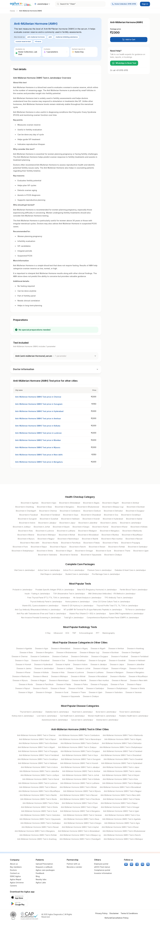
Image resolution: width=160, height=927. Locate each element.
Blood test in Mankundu (132, 531)
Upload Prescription (44, 864)
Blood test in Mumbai (110, 535)
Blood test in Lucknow (45, 531)
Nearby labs (41, 879)
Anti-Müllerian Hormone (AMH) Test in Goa (122, 815)
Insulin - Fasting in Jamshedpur (37, 594)
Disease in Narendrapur (59, 680)
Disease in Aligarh (98, 648)
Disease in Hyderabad (43, 664)
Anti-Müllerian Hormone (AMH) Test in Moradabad (120, 787)
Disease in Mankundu (21, 676)
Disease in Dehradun (79, 656)
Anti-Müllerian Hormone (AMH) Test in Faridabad (39, 755)
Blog (38, 876)
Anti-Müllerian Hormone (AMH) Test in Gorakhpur (38, 759)
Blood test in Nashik (90, 539)
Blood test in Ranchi (78, 547)
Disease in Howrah (23, 664)
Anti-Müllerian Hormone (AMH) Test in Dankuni (80, 743)
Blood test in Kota (25, 531)
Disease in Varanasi (134, 692)
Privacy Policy (101, 913)
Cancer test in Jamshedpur (82, 720)
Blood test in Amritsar (130, 503)
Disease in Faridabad (139, 656)
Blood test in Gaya (70, 515)
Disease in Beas (26, 652)
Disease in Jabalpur (99, 664)
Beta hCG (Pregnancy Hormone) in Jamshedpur (97, 590)
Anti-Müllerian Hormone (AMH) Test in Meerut (38, 787)
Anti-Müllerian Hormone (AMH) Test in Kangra (82, 823)
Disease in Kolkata (41, 672)
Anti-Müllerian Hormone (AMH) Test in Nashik (38, 795)
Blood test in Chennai (48, 511)
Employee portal (101, 864)
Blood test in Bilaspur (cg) (113, 507)
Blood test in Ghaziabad (91, 515)
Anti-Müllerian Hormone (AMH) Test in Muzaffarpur (39, 791)
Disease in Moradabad (97, 676)
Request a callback (44, 867)
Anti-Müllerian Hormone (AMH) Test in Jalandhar (39, 771)
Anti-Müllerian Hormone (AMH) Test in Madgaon (122, 783)
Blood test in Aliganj (91, 503)
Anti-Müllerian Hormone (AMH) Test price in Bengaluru (39, 462)
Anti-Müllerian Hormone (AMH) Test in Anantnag (36, 839)
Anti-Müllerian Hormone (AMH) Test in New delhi (120, 795)
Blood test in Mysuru (26, 539)
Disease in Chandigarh (131, 652)
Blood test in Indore (27, 523)
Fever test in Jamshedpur (130, 712)
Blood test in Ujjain (140, 551)
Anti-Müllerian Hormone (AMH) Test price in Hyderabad (39, 411)
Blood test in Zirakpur (113, 555)
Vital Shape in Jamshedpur (51, 574)
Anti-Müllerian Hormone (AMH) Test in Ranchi (122, 835)
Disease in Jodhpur (65, 668)
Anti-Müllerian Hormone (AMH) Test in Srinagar (120, 807)
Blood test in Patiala (92, 543)
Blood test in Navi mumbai (111, 539)
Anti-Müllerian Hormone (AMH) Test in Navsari (79, 795)
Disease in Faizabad (119, 656)
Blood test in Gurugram (27, 519)
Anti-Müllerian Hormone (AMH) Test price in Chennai (38, 397)
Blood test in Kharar (119, 527)
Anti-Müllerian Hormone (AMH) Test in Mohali (78, 787)
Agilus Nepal (15, 879)
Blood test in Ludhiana (66, 531)
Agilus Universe (17, 882)
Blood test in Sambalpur (138, 547)
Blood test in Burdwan (136, 507)
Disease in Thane (78, 692)
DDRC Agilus (15, 876)
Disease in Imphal (63, 664)
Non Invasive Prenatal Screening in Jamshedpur (41, 617)
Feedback (40, 873)
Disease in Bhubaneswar (66, 652)
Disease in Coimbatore (40, 656)
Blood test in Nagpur (46, 539)
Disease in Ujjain (95, 692)
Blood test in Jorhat (42, 527)
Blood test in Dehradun (113, 511)
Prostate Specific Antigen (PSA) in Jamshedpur (55, 590)
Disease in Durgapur (99, 656)
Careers (13, 886)
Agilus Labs (41, 882)
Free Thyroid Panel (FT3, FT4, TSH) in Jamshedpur (48, 598)
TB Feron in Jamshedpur (135, 609)
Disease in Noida (26, 684)
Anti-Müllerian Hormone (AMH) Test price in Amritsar (38, 418)
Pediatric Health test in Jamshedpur (133, 716)
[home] (20, 4)
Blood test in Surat (103, 551)
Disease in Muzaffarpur (138, 676)
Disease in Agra (41, 648)
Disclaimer (114, 913)
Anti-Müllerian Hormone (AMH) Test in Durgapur (80, 751)
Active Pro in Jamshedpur (73, 570)
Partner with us (73, 864)
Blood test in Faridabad (50, 515)
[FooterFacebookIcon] (137, 864)
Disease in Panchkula (44, 684)
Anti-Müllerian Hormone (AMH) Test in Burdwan (38, 743)
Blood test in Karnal (100, 527)
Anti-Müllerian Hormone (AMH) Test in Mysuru (82, 791)
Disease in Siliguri (25, 692)
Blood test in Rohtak (116, 547)
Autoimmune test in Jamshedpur (55, 720)
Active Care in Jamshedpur (49, 570)
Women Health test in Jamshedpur (102, 716)
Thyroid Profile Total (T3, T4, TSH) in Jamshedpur (117, 605)
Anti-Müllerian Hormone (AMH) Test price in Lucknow (38, 433)
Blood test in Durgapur (135, 511)
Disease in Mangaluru (135, 672)
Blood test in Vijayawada (91, 555)
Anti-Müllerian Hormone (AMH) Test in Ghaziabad (121, 755)
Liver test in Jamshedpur (47, 716)
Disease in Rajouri (22, 688)
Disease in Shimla (138, 688)
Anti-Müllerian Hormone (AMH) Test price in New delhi (39, 455)
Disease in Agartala (24, 648)
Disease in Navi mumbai (99, 680)
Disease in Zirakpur (91, 696)
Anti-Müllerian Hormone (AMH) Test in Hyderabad (121, 763)
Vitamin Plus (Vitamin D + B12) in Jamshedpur (87, 613)
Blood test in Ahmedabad (69, 503)
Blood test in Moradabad (88, 535)
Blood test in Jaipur (67, 523)
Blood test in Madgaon (87, 531)
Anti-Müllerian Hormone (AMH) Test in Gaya (80, 755)
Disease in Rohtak (75, 688)
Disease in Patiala (63, 684)
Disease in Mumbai (118, 676)
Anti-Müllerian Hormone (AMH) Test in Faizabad (122, 751)
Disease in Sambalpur (95, 688)
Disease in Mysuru (20, 680)
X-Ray (47, 633)
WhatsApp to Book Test (126, 63)
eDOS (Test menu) (102, 867)
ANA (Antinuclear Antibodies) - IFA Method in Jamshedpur (112, 594)
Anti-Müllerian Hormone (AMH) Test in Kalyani (121, 775)
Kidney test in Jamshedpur (23, 716)
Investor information (103, 873)
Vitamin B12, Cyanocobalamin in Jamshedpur (40, 605)
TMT (74, 633)
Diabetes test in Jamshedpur (57, 712)
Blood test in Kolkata (139, 527)
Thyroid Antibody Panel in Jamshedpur (46, 601)
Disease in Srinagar (44, 692)
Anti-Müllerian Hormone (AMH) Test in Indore (39, 767)
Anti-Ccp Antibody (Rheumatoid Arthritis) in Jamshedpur (38, 609)
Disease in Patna (81, 684)
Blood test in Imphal (134, 519)
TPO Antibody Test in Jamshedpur (118, 598)
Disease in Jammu (24, 668)
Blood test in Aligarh (110, 503)
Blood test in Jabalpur (47, 523)
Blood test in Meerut (26, 535)
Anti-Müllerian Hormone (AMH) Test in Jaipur (121, 767)
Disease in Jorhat (83, 668)
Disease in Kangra (118, 668)
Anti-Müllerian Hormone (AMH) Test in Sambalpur (40, 823)
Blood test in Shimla (45, 551)
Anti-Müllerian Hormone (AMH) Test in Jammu (122, 771)
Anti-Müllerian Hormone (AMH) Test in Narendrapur (80, 739)
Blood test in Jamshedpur (130, 523)
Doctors (13, 870)
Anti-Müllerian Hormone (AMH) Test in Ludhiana (79, 783)
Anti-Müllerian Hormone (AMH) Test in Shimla (39, 807)
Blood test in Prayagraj (130, 543)
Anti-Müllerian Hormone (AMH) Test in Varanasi (82, 815)
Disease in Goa (58, 660)
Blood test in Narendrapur (68, 539)
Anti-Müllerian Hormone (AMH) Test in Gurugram (80, 759)
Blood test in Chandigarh (26, 511)
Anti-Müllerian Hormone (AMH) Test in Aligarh (36, 747)
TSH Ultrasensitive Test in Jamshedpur (69, 594)
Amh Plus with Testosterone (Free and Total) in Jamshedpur (41, 613)
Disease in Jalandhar (135, 664)
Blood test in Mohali (67, 535)
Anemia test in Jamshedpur (107, 720)
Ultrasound (58, 633)
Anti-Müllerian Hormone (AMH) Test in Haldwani (37, 763)
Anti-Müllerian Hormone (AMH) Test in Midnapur (123, 839)
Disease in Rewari (58, 688)
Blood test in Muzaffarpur (132, 535)
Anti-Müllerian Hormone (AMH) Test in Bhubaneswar (124, 831)
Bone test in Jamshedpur (106, 712)
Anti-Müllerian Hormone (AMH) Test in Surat (39, 811)
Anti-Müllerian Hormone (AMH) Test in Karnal (40, 779)
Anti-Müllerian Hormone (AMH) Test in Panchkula (80, 799)
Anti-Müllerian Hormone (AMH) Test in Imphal (80, 827)
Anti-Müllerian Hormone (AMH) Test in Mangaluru (35, 831)
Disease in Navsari (119, 680)
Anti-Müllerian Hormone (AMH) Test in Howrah (79, 763)
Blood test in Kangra (81, 527)
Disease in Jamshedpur (44, 668)
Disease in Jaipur (117, 664)
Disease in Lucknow (76, 672)
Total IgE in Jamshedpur (74, 617)
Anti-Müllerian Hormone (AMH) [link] (30, 11)
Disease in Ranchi (40, 688)
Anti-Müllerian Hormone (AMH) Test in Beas (81, 819)
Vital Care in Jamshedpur (24, 570)
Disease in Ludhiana (95, 672)
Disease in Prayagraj (99, 684)
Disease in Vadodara (113, 692)
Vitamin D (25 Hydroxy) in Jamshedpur (77, 605)
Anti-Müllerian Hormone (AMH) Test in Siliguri (79, 807)
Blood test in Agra (49, 503)
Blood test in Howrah (91, 519)
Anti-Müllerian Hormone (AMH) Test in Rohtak (38, 835)
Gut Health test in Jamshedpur (72, 716)
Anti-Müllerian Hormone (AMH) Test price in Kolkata (37, 426)
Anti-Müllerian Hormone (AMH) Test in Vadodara (40, 815)
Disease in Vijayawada (70, 696)
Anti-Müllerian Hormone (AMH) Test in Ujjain (121, 811)
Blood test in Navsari (134, 539)
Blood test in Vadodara (47, 555)
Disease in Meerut (40, 676)
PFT (97, 633)
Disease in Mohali (78, 676)
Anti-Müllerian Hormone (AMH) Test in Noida (38, 799)
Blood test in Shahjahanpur (23, 551)
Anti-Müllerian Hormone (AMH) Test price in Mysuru (37, 447)
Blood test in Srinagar (84, 551)
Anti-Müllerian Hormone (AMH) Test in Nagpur (123, 791)
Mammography (108, 633)
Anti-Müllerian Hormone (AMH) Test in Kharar (120, 827)
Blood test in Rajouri (58, 547)
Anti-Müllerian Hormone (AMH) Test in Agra (122, 823)
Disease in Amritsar (116, 648)
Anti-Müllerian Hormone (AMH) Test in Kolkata (81, 779)
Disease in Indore (80, 664)
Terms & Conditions (129, 913)
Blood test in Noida (50, 543)
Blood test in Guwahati (49, 519)
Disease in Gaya (21, 660)
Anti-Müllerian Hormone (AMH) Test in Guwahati (123, 759)
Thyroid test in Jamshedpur (31, 712)
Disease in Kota (58, 672)
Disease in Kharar (23, 672)
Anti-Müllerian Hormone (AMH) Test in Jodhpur (40, 775)
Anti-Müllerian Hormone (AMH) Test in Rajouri (37, 739)
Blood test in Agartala (29, 503)
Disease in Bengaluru (44, 652)
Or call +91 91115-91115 (119, 70)
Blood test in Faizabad (28, 515)
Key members (16, 867)
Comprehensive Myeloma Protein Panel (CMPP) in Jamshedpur (113, 617)
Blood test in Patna (110, 543)
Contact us (15, 873)
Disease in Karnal (136, 668)
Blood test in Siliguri (64, 551)
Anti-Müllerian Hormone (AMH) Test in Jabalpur (80, 767)
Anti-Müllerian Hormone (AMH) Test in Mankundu (123, 735)
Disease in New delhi (138, 680)
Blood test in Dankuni (92, 511)
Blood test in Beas (44, 507)
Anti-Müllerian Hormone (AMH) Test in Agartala (121, 819)
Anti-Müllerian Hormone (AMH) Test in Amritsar (81, 771)
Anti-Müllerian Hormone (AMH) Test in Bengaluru (80, 811)
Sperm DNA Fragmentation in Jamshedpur (126, 613)
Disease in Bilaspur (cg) (89, 652)
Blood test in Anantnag (24, 507)
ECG (67, 633)
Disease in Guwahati (117, 660)
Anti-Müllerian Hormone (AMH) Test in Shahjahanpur (121, 747)
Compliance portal (102, 870)
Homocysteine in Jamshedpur (77, 601)
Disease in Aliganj (80, 648)
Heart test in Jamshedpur (82, 712)
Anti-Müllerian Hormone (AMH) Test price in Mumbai (38, 440)
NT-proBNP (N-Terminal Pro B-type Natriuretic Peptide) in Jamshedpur (93, 609)
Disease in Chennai (20, 656)
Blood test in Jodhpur (22, 527)
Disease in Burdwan (110, 652)
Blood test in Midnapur (46, 535)
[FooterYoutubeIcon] (126, 864)
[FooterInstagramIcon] (132, 864)
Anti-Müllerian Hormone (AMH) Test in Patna (41, 803)
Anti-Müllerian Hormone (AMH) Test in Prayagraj (38, 751)
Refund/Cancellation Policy (116, 918)
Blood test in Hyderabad (113, 519)
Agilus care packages (45, 870)
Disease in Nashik (79, 680)
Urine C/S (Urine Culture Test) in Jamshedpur (111, 601)
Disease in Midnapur (59, 676)
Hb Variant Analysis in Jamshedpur (87, 598)
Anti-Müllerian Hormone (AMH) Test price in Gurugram (38, 404)
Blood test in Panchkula (70, 543)
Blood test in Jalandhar (87, 523)
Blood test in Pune (20, 547)
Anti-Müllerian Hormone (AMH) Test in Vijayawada (40, 819)
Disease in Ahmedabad (60, 648)
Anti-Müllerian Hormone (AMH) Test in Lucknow (37, 783)
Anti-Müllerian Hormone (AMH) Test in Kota (120, 779)
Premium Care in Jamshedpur (100, 570)
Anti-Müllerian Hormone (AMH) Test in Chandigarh (80, 839)
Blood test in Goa (111, 515)
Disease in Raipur (134, 684)
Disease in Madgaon (114, 672)
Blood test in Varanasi (69, 555)
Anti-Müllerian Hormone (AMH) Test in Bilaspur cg (80, 835)
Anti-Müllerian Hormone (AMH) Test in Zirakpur (77, 747)
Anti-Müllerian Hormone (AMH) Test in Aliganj (122, 739)
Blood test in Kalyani (61, 527)
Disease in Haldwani (137, 660)
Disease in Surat (61, 692)
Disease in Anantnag (135, 648)
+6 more (38, 41)
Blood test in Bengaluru (64, 507)
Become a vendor (74, 867)
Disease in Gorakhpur (77, 660)
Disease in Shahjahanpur (117, 688)
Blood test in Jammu (108, 523)
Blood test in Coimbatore (70, 511)
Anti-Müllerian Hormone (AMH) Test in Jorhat (80, 775)
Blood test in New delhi (29, 543)
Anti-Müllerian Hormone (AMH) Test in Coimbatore (79, 735)
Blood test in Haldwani (70, 519)
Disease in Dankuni (60, 656)
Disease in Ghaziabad (40, 660)
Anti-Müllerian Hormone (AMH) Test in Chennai (36, 735)
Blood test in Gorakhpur (131, 515)
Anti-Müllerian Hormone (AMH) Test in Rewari (40, 827)
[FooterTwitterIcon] (148, 864)
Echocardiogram (86, 633)
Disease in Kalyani (100, 668)
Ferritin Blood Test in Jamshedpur (134, 590)
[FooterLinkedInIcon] (142, 864)
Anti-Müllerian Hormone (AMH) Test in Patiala (121, 799)
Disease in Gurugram (97, 660)
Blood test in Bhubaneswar (88, 507)
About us (14, 864)
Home (12, 11)
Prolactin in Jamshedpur (22, 590)
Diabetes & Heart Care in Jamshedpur (130, 570)
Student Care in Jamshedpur (77, 574)
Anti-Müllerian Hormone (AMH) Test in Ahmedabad (79, 831)
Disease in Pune (117, 684)
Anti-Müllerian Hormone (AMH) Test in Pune (80, 803)
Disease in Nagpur (38, 680)
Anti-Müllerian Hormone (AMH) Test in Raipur (119, 803)
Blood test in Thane (122, 551)
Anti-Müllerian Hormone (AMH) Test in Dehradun (122, 743)
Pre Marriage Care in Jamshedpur (106, 574)
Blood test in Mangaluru (109, 531)
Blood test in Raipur (39, 547)
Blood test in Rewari (97, 547)
